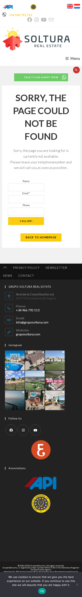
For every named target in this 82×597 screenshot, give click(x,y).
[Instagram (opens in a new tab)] (36, 19)
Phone (26, 205)
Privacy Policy (26, 267)
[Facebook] (11, 429)
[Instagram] (23, 429)
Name (26, 181)
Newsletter (56, 267)
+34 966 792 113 (20, 15)
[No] (77, 584)
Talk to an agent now (41, 77)
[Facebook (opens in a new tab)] (30, 19)
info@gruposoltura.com (32, 322)
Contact (26, 275)
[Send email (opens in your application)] (51, 19)
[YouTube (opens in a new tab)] (44, 19)
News (7, 275)
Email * (26, 193)
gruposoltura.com (28, 334)
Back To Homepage (41, 237)
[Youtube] (35, 429)
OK (42, 591)
